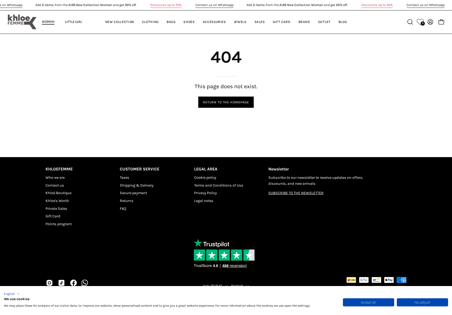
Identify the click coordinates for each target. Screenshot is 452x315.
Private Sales (56, 208)
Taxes (124, 177)
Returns (126, 201)
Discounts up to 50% (166, 5)
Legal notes (203, 201)
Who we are (55, 177)
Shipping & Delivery (137, 185)
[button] (12, 294)
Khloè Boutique (58, 193)
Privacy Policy (205, 193)
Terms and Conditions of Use (218, 185)
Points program (59, 224)
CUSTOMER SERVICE (139, 169)
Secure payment (133, 193)
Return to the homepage (226, 102)
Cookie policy (205, 177)
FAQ (123, 208)
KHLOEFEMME (59, 169)
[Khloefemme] (22, 22)
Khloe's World (57, 201)
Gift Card (53, 216)
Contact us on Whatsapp (214, 5)
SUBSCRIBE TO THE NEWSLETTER (296, 193)
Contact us (55, 185)
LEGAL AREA (205, 169)
